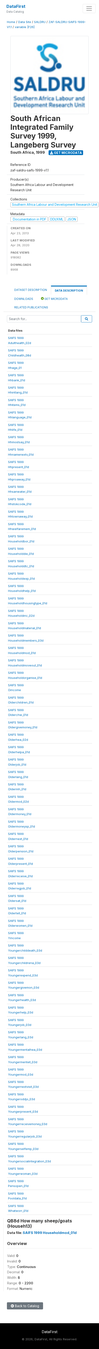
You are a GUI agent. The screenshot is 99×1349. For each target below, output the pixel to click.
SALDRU (40, 22)
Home (11, 22)
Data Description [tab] (69, 290)
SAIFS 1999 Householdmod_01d (50, 1233)
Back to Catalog (26, 1306)
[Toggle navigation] (89, 8)
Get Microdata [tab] (56, 299)
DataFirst (15, 6)
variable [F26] (25, 27)
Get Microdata (67, 153)
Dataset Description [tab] (30, 290)
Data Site (24, 22)
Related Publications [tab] (31, 307)
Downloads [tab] (23, 299)
